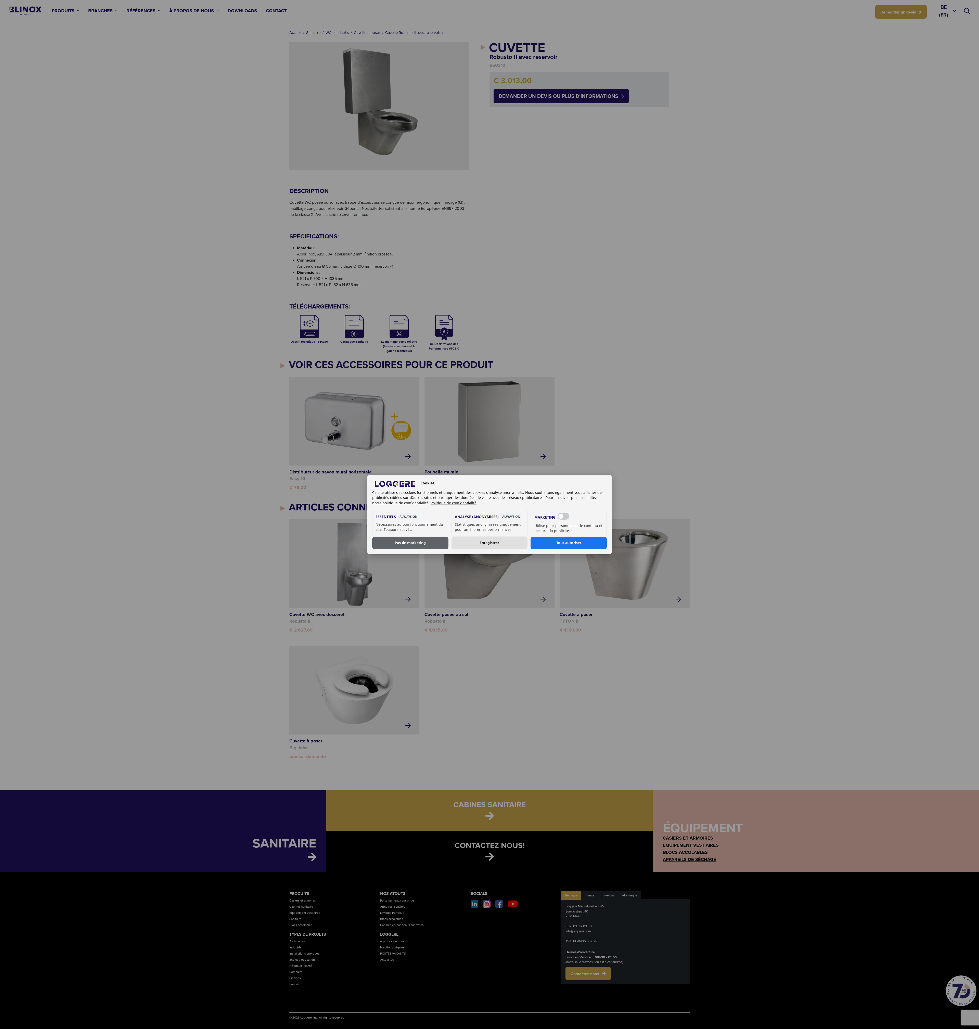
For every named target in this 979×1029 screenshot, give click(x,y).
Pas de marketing (410, 543)
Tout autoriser (568, 543)
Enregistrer (489, 543)
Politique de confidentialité (453, 502)
